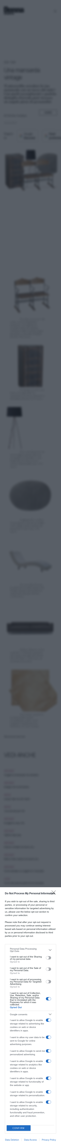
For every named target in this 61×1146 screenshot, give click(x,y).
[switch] (48, 957)
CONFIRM (19, 1128)
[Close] (55, 894)
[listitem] (30, 950)
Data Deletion (12, 1139)
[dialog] (30, 1016)
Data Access (30, 1139)
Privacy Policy (49, 1139)
